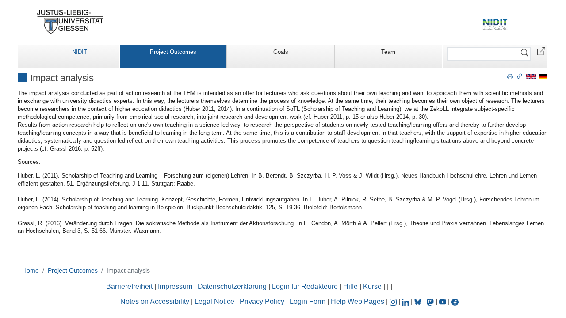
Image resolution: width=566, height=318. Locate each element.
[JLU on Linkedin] (406, 301)
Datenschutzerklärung (232, 286)
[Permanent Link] (519, 76)
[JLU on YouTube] (443, 301)
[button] (541, 50)
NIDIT (79, 52)
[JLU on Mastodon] (431, 301)
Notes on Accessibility (155, 301)
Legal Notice (214, 301)
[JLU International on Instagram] (394, 301)
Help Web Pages (357, 301)
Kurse (372, 286)
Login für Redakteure (305, 286)
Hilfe (350, 286)
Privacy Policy (262, 301)
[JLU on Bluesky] (418, 301)
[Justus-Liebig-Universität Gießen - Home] (70, 21)
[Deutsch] (543, 76)
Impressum (175, 286)
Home (30, 270)
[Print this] (510, 76)
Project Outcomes (173, 52)
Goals (280, 52)
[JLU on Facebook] (455, 301)
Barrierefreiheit (129, 286)
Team (388, 52)
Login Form (307, 301)
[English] (531, 76)
